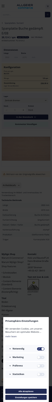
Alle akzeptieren (26, 391)
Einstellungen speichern (26, 397)
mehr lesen (11, 336)
